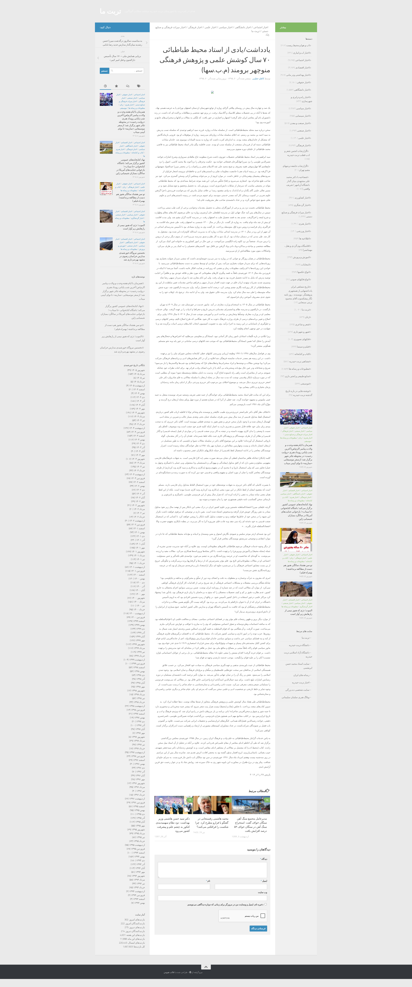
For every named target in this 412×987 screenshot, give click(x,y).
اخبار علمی (210, 27)
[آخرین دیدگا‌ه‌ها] (128, 86)
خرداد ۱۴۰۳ (139, 470)
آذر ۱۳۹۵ (140, 817)
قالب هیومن (169, 972)
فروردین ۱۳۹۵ (138, 848)
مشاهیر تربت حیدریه (299, 361)
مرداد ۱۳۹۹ (139, 648)
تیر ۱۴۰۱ (140, 559)
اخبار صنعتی (132, 98)
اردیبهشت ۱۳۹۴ (137, 891)
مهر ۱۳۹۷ (140, 733)
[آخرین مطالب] (105, 86)
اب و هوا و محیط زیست (297, 45)
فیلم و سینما (303, 346)
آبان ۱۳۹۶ (140, 775)
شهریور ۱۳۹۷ (138, 736)
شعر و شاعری (302, 324)
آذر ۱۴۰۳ (140, 447)
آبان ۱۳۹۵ (140, 821)
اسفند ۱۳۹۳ (139, 899)
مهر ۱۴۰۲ (140, 501)
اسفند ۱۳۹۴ (139, 852)
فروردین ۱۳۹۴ (138, 895)
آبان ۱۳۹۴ (140, 868)
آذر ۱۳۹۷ (140, 725)
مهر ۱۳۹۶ (140, 779)
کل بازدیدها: (139, 946)
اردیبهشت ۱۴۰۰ (137, 613)
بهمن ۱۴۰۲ (139, 485)
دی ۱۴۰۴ (140, 397)
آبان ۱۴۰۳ (140, 451)
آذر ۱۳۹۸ (140, 679)
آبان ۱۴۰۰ (140, 590)
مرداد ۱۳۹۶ (139, 787)
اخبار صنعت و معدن (299, 123)
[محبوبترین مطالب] (116, 86)
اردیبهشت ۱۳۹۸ (137, 706)
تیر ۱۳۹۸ (140, 698)
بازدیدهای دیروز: (136, 927)
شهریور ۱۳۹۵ (138, 829)
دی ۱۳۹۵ (140, 814)
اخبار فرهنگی (195, 27)
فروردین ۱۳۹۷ (138, 756)
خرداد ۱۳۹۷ (139, 748)
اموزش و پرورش (301, 257)
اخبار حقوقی (127, 94)
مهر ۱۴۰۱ (140, 547)
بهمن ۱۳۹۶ (139, 763)
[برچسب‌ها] (139, 86)
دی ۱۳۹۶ (140, 767)
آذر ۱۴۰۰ (140, 586)
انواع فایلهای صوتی (299, 279)
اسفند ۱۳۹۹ (139, 621)
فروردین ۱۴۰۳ (138, 478)
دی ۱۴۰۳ (140, 443)
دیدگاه (263, 859)
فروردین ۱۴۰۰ (138, 617)
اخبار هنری (129, 105)
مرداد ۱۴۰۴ (139, 416)
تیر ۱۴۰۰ (140, 605)
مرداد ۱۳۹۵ (139, 833)
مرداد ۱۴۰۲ (139, 509)
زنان (121, 105)
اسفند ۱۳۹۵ (139, 806)
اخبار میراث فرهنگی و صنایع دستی (298, 434)
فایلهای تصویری (301, 339)
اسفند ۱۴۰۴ (139, 389)
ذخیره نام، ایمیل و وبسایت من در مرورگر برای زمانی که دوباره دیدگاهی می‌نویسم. (225, 904)
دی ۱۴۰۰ (140, 582)
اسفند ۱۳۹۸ (139, 667)
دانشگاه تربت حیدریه (299, 645)
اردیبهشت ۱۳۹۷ (137, 752)
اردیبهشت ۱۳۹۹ (137, 659)
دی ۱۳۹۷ (140, 721)
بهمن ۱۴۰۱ (139, 532)
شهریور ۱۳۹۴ (138, 875)
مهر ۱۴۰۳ (140, 455)
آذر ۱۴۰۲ (140, 493)
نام (208, 881)
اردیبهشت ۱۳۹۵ (137, 845)
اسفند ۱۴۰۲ (139, 482)
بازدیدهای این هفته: (135, 935)
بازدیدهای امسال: (136, 942)
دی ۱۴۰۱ (140, 536)
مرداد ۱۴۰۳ (139, 462)
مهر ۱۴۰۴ (140, 408)
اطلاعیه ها (304, 238)
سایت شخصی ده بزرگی (297, 689)
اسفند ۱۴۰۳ (139, 435)
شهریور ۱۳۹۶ (138, 783)
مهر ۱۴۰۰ (140, 594)
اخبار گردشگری (137, 218)
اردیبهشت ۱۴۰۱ (137, 567)
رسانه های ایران (301, 675)
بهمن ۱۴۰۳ (139, 439)
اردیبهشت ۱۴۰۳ (137, 474)
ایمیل (264, 881)
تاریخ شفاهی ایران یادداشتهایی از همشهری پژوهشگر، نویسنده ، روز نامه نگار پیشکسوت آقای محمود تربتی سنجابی (298, 294)
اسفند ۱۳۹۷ (139, 713)
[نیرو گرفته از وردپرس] (190, 972)
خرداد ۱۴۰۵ (139, 381)
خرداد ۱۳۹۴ (139, 887)
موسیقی (123, 108)
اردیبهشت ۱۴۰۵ (137, 385)
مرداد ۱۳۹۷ (139, 740)
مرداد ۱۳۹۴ (139, 879)
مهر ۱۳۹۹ (140, 640)
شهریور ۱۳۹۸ (138, 690)
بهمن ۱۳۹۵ (139, 810)
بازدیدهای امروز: (136, 919)
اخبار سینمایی (302, 115)
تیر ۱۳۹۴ (140, 883)
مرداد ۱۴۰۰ (139, 601)
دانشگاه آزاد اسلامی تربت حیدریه (298, 654)
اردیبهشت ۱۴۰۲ (137, 520)
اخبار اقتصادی (126, 142)
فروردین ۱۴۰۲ (138, 524)
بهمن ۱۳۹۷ (139, 717)
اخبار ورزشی (302, 231)
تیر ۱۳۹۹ (140, 651)
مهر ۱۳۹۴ (140, 872)
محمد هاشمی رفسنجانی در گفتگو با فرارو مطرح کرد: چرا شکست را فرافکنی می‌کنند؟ (211, 822)
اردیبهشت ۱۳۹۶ (137, 798)
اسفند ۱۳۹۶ (139, 760)
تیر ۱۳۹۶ (140, 790)
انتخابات (305, 264)
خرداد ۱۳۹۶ (139, 794)
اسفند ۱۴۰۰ (139, 574)
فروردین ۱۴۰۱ (138, 570)
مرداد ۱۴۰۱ (139, 555)
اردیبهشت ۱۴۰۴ (137, 428)
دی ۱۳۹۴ (140, 860)
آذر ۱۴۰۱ (140, 540)
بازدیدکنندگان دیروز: (135, 931)
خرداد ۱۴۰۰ (139, 609)
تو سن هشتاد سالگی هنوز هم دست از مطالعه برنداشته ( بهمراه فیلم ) (130, 197)
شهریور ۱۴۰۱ (138, 551)
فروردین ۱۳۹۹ (138, 663)
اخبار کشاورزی (302, 197)
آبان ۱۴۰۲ (140, 497)
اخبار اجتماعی (260, 27)
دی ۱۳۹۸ (140, 675)
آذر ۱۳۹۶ (140, 771)
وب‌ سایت (262, 892)
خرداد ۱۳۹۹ (139, 655)
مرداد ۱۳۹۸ (139, 694)
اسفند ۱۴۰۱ (139, 528)
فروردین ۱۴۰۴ (138, 431)
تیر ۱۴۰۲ (140, 513)
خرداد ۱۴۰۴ (139, 424)
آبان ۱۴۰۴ (140, 404)
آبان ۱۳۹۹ (140, 636)
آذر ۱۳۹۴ (140, 864)
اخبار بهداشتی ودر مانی (297, 75)
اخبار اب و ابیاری (301, 52)
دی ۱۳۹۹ (140, 628)
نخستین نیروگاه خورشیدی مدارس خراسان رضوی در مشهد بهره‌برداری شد (132, 256)
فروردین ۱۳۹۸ (138, 709)
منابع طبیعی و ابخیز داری (297, 376)
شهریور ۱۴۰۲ (138, 505)
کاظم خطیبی (258, 78)
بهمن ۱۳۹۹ (139, 624)
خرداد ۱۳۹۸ (139, 702)
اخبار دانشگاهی (243, 27)
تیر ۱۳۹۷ (140, 744)
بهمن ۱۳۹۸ (139, 671)
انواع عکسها (303, 272)
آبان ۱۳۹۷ (140, 729)
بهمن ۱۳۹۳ (139, 902)
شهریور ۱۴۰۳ (138, 458)
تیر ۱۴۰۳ (140, 466)
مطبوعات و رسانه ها (136, 108)
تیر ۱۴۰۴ (140, 420)
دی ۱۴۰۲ (140, 489)
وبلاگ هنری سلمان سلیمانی (295, 697)
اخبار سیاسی (225, 27)
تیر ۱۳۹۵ (140, 837)
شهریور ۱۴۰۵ (138, 370)
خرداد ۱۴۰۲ (139, 516)
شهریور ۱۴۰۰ (138, 597)
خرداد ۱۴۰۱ (139, 563)
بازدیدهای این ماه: (136, 938)
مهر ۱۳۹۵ (140, 825)
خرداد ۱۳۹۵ (139, 841)
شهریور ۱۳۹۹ (138, 644)
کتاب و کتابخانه (137, 153)
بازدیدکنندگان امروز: (135, 923)
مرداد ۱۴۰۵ (139, 374)
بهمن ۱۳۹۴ (139, 856)
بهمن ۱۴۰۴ (139, 393)
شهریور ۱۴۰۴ (138, 412)
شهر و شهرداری (301, 331)
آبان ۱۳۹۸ (140, 682)
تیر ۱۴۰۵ (140, 377)
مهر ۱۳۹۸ (140, 686)
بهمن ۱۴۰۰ (139, 578)
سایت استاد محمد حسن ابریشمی (299, 665)
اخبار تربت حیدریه (300, 682)
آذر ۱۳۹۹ (140, 632)
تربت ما (110, 11)
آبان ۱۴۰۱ (140, 543)
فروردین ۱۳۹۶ (138, 802)
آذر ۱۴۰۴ (140, 401)
